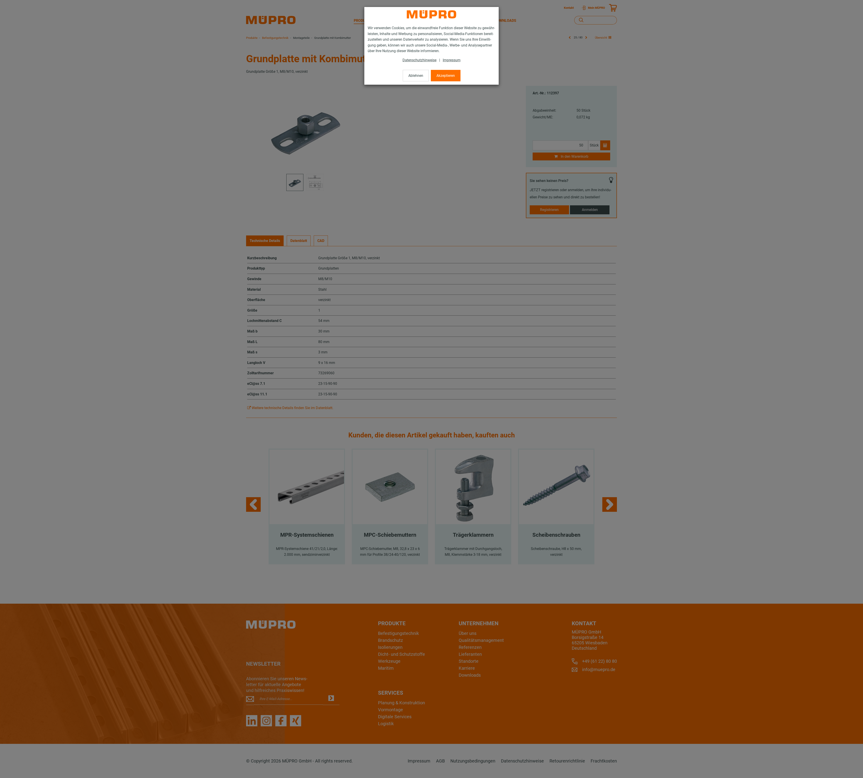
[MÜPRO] (431, 14)
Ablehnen (415, 75)
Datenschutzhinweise (419, 60)
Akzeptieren (445, 75)
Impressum (451, 60)
